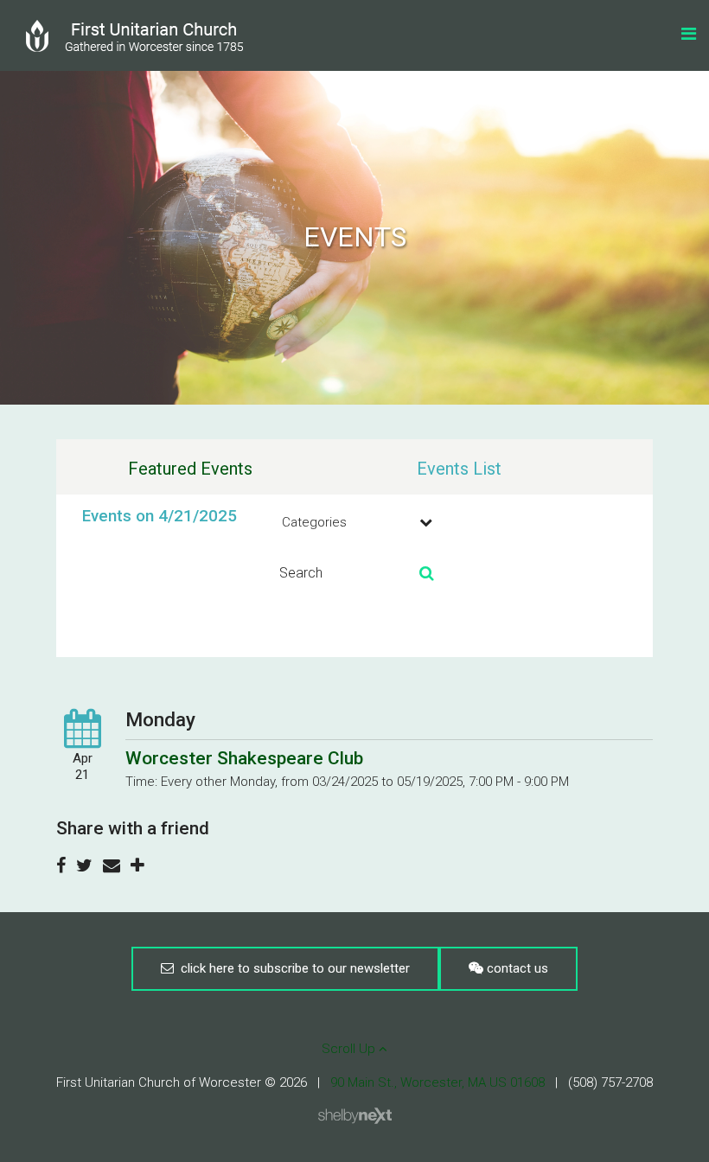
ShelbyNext (355, 1116)
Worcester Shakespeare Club (244, 758)
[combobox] (354, 522)
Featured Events (190, 468)
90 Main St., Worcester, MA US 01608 (437, 1082)
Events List (459, 468)
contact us (515, 968)
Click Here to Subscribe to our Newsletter (292, 968)
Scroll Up (350, 1049)
